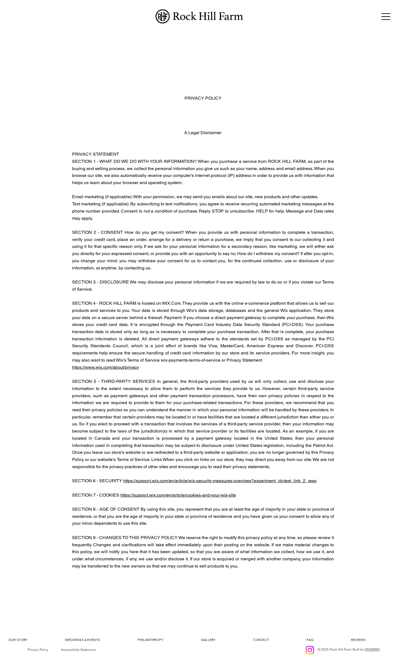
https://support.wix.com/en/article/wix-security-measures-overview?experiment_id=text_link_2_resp (220, 480)
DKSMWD (372, 649)
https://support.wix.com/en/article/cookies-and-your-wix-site (178, 495)
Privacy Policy (38, 650)
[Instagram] (309, 650)
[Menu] (386, 16)
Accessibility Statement (78, 650)
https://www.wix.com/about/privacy (105, 367)
